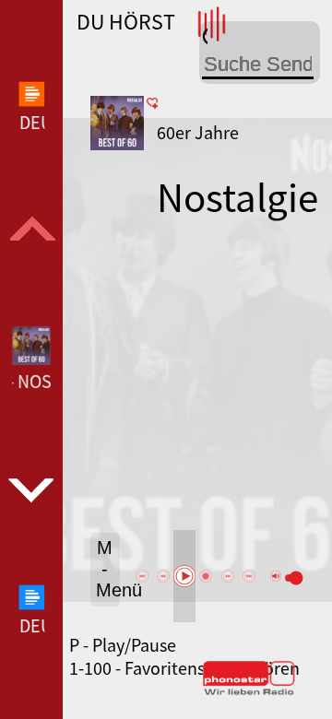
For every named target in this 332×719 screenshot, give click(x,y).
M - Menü (108, 568)
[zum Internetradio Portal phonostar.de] (249, 691)
